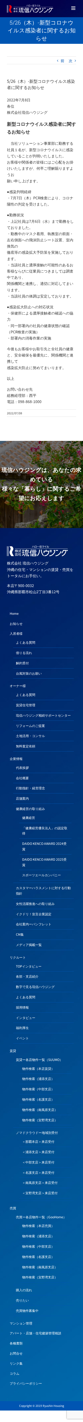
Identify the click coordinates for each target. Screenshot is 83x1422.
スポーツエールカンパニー (41, 875)
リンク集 (16, 1363)
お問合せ (16, 1353)
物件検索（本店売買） (38, 1225)
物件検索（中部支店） (38, 1089)
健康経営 (28, 817)
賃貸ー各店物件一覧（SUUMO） (39, 1059)
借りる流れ (24, 652)
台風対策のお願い (29, 673)
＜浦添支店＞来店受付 (38, 1151)
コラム (14, 1373)
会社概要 (22, 778)
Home (14, 613)
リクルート (18, 957)
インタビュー (25, 1017)
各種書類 (16, 1343)
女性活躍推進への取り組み (35, 903)
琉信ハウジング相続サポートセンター (43, 715)
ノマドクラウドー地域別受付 (37, 1132)
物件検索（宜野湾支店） (40, 1120)
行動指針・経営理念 (30, 788)
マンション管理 (21, 1323)
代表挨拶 (22, 767)
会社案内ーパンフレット (33, 924)
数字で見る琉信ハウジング (35, 986)
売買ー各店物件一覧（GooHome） (41, 1217)
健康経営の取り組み (30, 808)
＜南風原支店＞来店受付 (40, 1182)
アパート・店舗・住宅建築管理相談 (35, 1333)
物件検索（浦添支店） (38, 1078)
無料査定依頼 (25, 746)
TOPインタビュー (29, 966)
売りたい (22, 1300)
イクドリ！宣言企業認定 (33, 914)
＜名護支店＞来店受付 (38, 1172)
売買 (13, 1208)
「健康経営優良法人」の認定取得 (44, 831)
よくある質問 (25, 642)
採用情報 (22, 1007)
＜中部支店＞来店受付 (38, 1162)
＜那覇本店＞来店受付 (38, 1141)
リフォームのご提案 (30, 725)
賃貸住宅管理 (25, 705)
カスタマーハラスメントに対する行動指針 (43, 890)
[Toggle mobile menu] (73, 8)
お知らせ (16, 623)
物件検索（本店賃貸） (38, 1068)
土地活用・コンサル (30, 735)
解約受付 (22, 663)
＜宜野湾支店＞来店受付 (40, 1193)
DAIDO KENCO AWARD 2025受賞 (44, 862)
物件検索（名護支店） (38, 1099)
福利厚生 (22, 1027)
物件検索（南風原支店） (40, 1109)
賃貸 (13, 1050)
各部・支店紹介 (27, 976)
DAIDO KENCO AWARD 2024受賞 (44, 846)
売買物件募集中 (27, 1310)
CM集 (20, 934)
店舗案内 (22, 798)
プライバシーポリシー (26, 1383)
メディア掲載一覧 (29, 944)
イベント (22, 1038)
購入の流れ (24, 1290)
